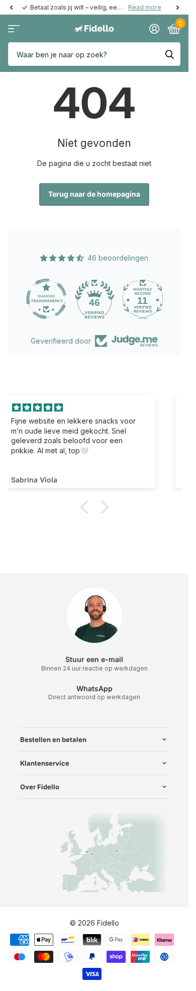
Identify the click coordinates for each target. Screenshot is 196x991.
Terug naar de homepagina (94, 194)
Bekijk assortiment (14, 29)
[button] (86, 507)
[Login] (154, 29)
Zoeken (169, 54)
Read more (144, 7)
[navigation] (11, 7)
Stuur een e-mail (94, 659)
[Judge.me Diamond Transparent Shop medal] (46, 299)
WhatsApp (94, 688)
